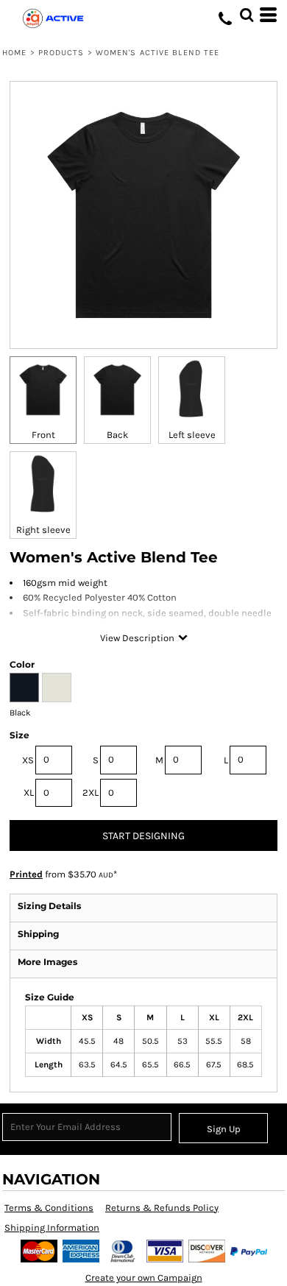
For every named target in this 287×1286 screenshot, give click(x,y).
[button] (246, 14)
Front (43, 434)
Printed (26, 874)
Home (14, 52)
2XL (90, 792)
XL (29, 792)
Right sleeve (43, 529)
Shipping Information (51, 1227)
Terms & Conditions (48, 1207)
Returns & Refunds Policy (162, 1207)
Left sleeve (192, 434)
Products (61, 52)
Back (117, 434)
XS (28, 760)
